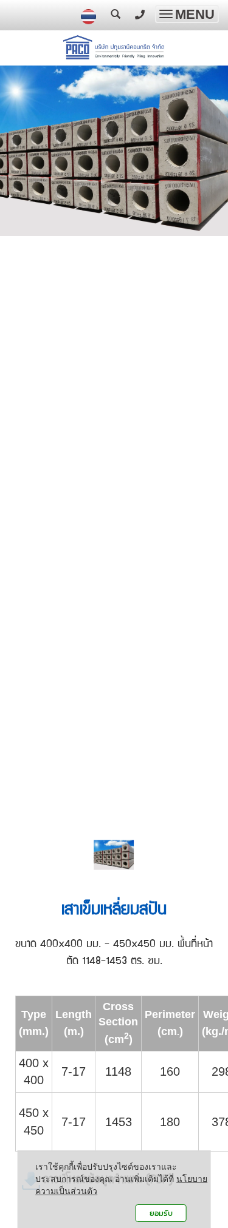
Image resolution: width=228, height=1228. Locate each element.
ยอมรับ (161, 1213)
